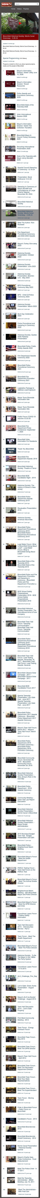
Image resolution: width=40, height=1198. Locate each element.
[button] (20, 23)
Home (13, 9)
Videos (19, 9)
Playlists (26, 9)
